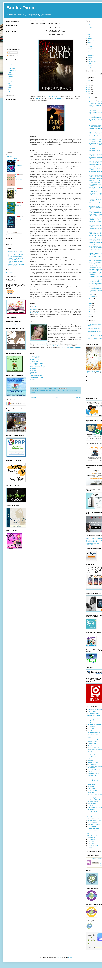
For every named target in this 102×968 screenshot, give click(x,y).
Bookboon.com (91, 726)
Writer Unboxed (91, 837)
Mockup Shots (91, 782)
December (92, 97)
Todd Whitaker (18, 166)
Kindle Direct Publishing (93, 773)
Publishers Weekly (92, 790)
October (91, 294)
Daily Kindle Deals (92, 741)
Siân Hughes (18, 205)
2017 (89, 87)
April (90, 307)
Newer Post (33, 397)
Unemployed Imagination (93, 824)
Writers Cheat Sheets (92, 845)
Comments (11, 55)
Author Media (90, 717)
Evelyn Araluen (19, 179)
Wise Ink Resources (92, 830)
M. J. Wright (90, 779)
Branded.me (11, 66)
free (88, 44)
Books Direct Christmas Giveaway (95, 165)
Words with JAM (91, 832)
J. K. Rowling (92, 940)
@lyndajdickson (10, 241)
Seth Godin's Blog (92, 803)
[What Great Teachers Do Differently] (11, 171)
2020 (89, 80)
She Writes (90, 805)
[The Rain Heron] (11, 227)
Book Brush (90, 722)
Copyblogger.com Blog (93, 739)
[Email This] (59, 388)
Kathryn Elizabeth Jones (93, 769)
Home (56, 397)
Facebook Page (12, 70)
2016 (89, 89)
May (90, 305)
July (90, 301)
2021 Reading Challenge (95, 858)
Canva (89, 736)
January (91, 314)
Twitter (9, 89)
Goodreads (10, 74)
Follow (8, 28)
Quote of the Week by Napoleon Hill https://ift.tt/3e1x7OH (16, 265)
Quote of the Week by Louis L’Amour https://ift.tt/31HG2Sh (15, 252)
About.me (10, 63)
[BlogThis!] (61, 388)
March (91, 309)
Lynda (93, 861)
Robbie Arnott (18, 193)
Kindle (57, 390)
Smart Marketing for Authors (94, 807)
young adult (90, 67)
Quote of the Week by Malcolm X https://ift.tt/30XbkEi (16, 258)
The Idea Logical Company (94, 815)
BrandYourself (11, 68)
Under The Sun (35, 313)
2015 (89, 91)
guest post (90, 48)
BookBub (89, 730)
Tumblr (9, 87)
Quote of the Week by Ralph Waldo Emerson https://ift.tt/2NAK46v (17, 255)
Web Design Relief (92, 826)
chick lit (36, 390)
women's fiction (73, 390)
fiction (47, 390)
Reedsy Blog (90, 792)
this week (89, 65)
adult (88, 36)
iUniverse (89, 758)
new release (62, 390)
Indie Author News (92, 754)
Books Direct (21, 7)
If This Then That (91, 753)
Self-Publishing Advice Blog (94, 799)
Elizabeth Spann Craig (93, 747)
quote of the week (92, 61)
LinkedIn (10, 78)
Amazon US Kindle (35, 356)
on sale (89, 59)
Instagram (10, 76)
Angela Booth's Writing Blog (94, 713)
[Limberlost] (11, 199)
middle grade (90, 51)
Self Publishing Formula (93, 798)
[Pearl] (11, 213)
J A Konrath (90, 760)
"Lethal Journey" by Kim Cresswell (95, 263)
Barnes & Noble (34, 359)
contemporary (42, 390)
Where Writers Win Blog (93, 828)
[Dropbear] (11, 185)
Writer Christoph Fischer (93, 835)
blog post (38, 98)
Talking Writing (91, 809)
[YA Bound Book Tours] (14, 548)
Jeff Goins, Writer (91, 764)
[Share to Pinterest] (66, 388)
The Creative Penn (92, 813)
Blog (88, 24)
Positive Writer (91, 788)
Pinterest (10, 83)
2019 (89, 83)
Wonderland (52, 96)
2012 (89, 316)
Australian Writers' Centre (93, 715)
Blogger (70, 957)
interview (89, 50)
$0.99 (88, 34)
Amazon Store (91, 26)
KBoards (89, 771)
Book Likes (10, 64)
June (90, 303)
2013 (89, 96)
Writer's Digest (91, 841)
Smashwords (34, 361)
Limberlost (16, 190)
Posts (9, 52)
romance (68, 390)
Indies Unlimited (91, 756)
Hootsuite (89, 751)
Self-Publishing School (93, 801)
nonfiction (89, 57)
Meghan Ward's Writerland (94, 780)
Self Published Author (92, 796)
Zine (9, 91)
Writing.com (90, 847)
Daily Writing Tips (91, 743)
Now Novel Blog (91, 786)
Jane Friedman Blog (92, 762)
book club (89, 38)
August (91, 299)
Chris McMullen (91, 737)
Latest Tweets (9, 272)
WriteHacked (90, 834)
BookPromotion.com (92, 734)
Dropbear (16, 176)
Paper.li (10, 81)
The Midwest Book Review (94, 820)
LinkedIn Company (12, 80)
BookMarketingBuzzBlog (93, 732)
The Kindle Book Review (93, 818)
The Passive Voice (92, 822)
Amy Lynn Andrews (92, 711)
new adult (89, 53)
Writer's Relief (91, 843)
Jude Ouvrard (52, 390)
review (89, 63)
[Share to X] (63, 388)
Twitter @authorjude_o (36, 377)
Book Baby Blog (91, 720)
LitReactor (90, 777)
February (91, 311)
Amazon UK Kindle (35, 358)
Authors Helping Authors (93, 719)
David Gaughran (91, 745)
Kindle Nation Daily (92, 775)
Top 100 (89, 27)
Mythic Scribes (91, 784)
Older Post (78, 397)
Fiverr (9, 72)
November (92, 100)
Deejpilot (59, 957)
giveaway (89, 46)
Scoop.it (10, 85)
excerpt (89, 42)
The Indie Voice (91, 816)
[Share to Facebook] (64, 388)
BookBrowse (90, 728)
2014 (89, 93)
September (92, 296)
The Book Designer (92, 811)
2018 (89, 85)
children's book (91, 40)
